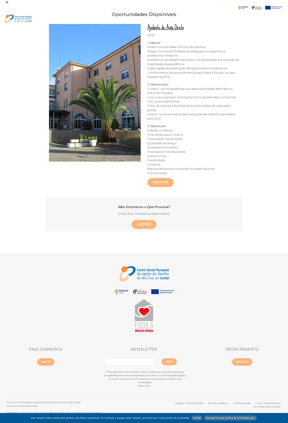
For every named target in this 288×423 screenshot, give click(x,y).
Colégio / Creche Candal (189, 403)
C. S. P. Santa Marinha (268, 403)
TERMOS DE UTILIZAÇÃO (20, 412)
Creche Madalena (218, 403)
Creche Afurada (242, 403)
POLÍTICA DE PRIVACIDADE (50, 412)
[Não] (284, 418)
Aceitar (197, 418)
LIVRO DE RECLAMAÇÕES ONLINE (84, 412)
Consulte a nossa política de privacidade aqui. (230, 418)
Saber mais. (144, 385)
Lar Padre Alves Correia (267, 406)
